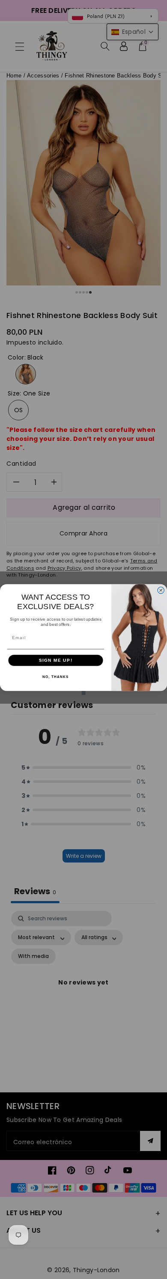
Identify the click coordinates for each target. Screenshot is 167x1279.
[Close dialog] (161, 590)
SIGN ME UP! (56, 660)
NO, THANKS (55, 677)
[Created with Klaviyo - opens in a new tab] (83, 693)
